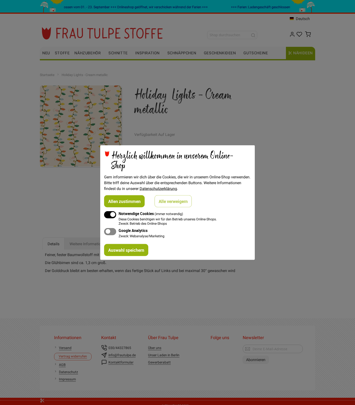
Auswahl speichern (126, 250)
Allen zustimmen (124, 201)
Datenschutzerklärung (158, 188)
